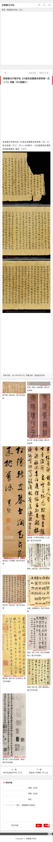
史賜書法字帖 (8, 5)
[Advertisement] (26, 38)
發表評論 (32, 73)
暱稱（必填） (33, 788)
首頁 (3, 10)
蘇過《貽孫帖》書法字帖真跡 (38, 569)
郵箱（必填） (33, 793)
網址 (30, 799)
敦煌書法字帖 (12, 10)
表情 (46, 826)
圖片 (39, 826)
